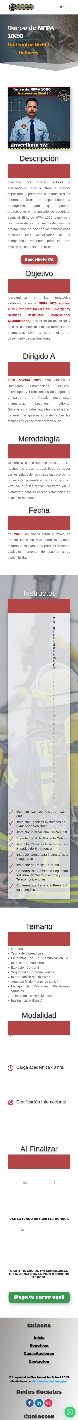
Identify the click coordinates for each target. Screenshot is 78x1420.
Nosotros (39, 1345)
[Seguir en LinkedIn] (39, 1403)
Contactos (39, 1361)
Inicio (39, 1337)
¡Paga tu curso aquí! (39, 1297)
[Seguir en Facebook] (30, 1403)
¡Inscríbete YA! (39, 259)
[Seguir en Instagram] (48, 1403)
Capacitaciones (39, 1353)
